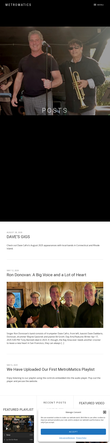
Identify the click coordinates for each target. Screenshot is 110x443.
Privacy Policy (81, 438)
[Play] (7, 428)
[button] (104, 412)
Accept (73, 431)
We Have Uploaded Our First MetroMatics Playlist (51, 369)
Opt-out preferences (67, 438)
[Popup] (30, 419)
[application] (18, 424)
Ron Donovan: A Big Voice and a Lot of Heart (46, 274)
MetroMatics (18, 5)
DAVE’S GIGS (18, 236)
